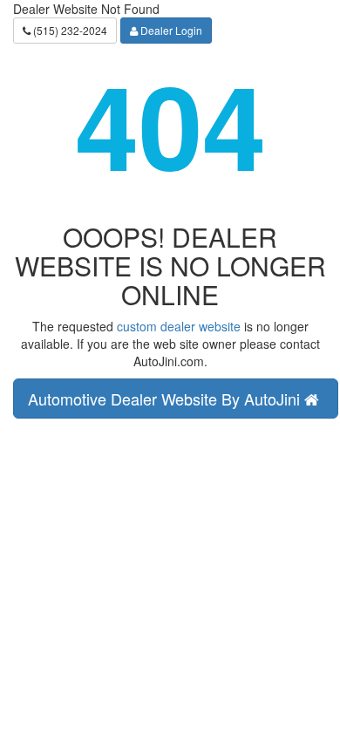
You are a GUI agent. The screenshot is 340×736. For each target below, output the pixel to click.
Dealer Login (170, 30)
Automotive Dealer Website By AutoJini (166, 398)
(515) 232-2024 (69, 30)
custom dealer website (179, 326)
